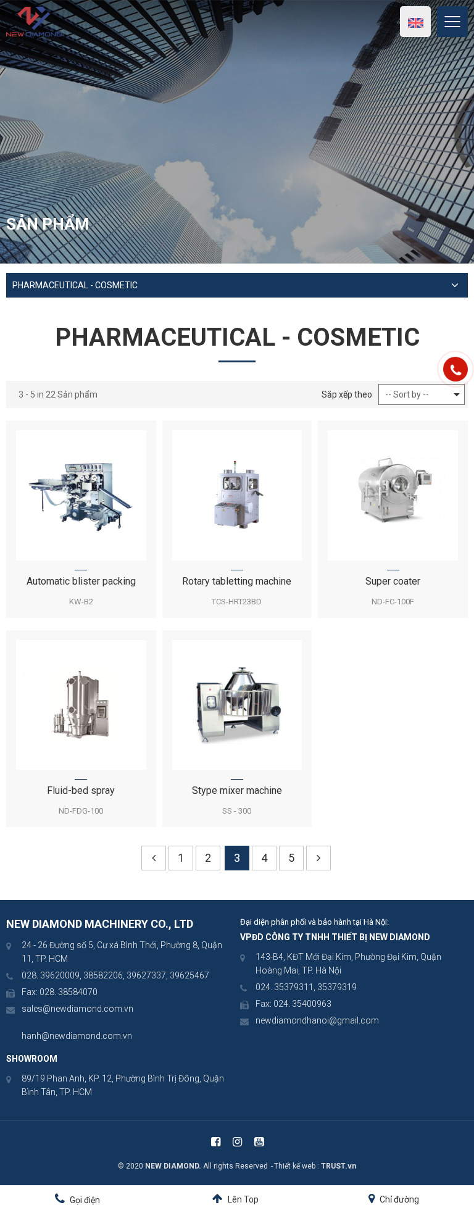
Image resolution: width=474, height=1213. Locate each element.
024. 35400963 (302, 1004)
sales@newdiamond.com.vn (77, 1009)
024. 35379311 (285, 987)
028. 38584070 (69, 992)
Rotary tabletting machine (236, 581)
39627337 (146, 975)
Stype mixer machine (237, 790)
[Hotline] (455, 369)
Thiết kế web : (296, 1166)
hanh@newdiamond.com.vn (77, 1036)
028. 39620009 (51, 975)
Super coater (392, 581)
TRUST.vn (338, 1166)
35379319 (337, 987)
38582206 (103, 975)
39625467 (189, 975)
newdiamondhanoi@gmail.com (317, 1020)
